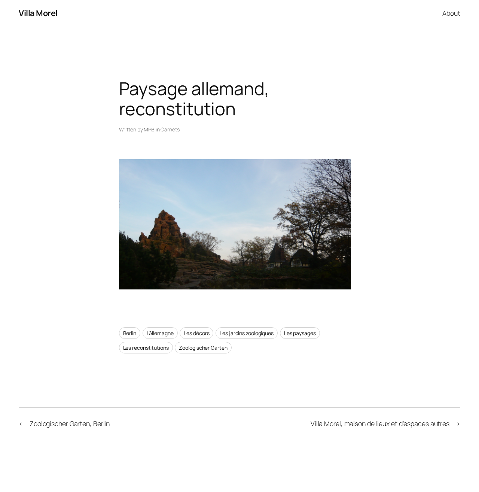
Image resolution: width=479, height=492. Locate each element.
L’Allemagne (160, 333)
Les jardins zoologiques (247, 333)
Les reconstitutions (146, 347)
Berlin (129, 333)
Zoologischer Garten (203, 347)
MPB (149, 129)
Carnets (170, 129)
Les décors (196, 333)
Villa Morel (38, 13)
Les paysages (300, 333)
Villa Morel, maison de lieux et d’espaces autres (380, 423)
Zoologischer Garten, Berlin (70, 423)
